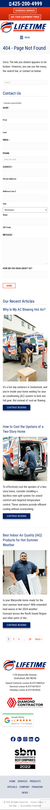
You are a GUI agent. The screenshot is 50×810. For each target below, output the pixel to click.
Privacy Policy (37, 802)
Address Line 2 (9, 191)
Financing (37, 786)
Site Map (13, 805)
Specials (12, 786)
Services (23, 781)
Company (24, 786)
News (25, 792)
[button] (25, 10)
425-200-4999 (27, 4)
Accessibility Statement (31, 805)
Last (5, 132)
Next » (38, 639)
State (5, 215)
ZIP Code (7, 227)
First (5, 120)
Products (35, 781)
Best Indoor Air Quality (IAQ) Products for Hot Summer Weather (22, 540)
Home (12, 781)
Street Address (9, 179)
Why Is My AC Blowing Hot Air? (24, 310)
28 (30, 639)
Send (9, 285)
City (4, 204)
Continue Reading (18, 407)
